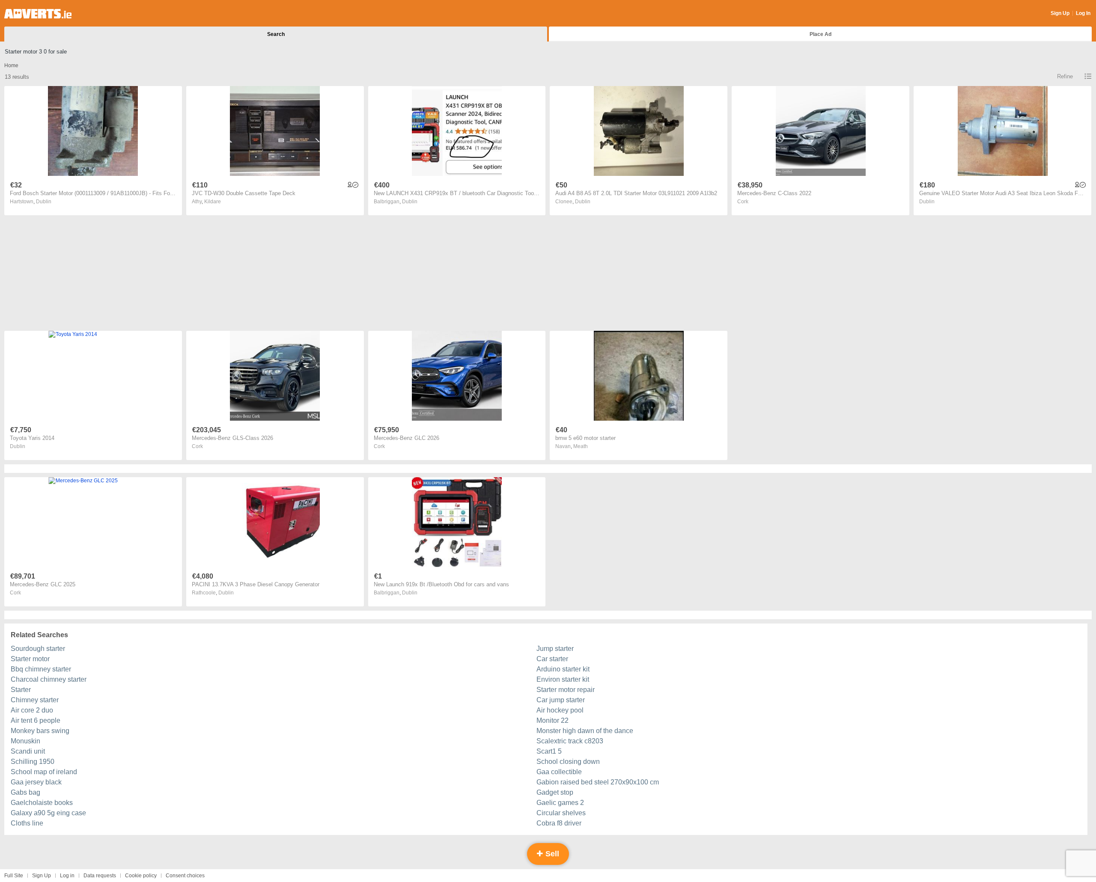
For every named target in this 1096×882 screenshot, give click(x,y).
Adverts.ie (37, 13)
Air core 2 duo (32, 710)
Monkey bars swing (40, 730)
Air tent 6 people (35, 720)
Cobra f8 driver (558, 823)
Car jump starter (560, 700)
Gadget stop (554, 792)
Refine (1065, 76)
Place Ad (820, 34)
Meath (580, 446)
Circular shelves (561, 813)
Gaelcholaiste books (42, 802)
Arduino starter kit (563, 669)
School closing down (568, 761)
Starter (21, 689)
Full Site (13, 876)
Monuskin (25, 741)
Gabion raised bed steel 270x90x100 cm (597, 782)
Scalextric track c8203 (569, 741)
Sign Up (1060, 13)
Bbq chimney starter (41, 669)
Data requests (99, 876)
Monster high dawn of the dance (584, 730)
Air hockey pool (560, 710)
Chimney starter (35, 700)
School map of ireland (44, 771)
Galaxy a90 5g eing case (48, 813)
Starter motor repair (565, 689)
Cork (742, 202)
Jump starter (555, 648)
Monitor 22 (552, 720)
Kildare (212, 202)
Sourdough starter (38, 648)
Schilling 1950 (32, 761)
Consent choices (185, 876)
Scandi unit (28, 751)
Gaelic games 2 (560, 802)
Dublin (43, 202)
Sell (551, 853)
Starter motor (30, 658)
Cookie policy (141, 876)
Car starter (552, 658)
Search (276, 34)
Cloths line (27, 823)
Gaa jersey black (36, 782)
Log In (1083, 13)
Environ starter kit (562, 679)
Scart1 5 (549, 751)
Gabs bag (25, 792)
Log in (67, 876)
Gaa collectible (559, 771)
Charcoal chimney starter (48, 679)
